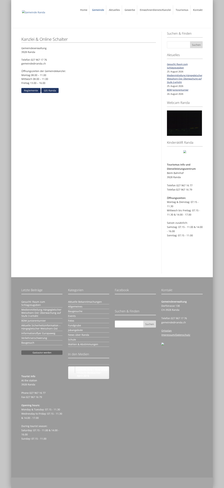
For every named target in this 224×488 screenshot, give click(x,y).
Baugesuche (75, 311)
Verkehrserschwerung (34, 338)
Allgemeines (75, 306)
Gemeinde (98, 10)
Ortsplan (166, 330)
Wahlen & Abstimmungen (83, 344)
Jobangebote (75, 330)
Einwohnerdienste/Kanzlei (155, 10)
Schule (72, 339)
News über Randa (78, 334)
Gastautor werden (42, 352)
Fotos (71, 320)
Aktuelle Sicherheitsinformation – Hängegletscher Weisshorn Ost (40, 327)
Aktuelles (114, 10)
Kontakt (198, 10)
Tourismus (182, 10)
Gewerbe (130, 10)
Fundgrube (74, 325)
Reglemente (31, 90)
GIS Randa (50, 90)
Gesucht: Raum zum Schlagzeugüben (177, 66)
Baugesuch (27, 342)
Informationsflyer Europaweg (38, 333)
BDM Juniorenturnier (177, 89)
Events (72, 316)
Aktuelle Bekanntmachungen (85, 301)
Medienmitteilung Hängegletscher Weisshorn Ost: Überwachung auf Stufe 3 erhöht (184, 79)
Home (83, 10)
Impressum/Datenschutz (175, 334)
